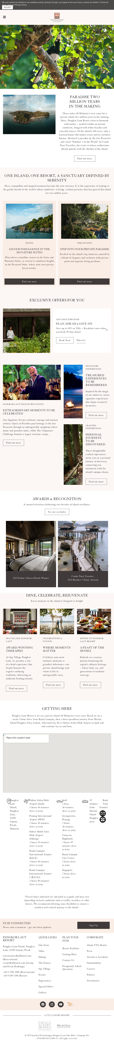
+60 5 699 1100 (10, 975)
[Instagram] (52, 1004)
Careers (91, 969)
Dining (42, 957)
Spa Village (44, 969)
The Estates (45, 963)
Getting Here (69, 954)
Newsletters (93, 980)
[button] (7, 330)
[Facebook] (43, 1004)
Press (89, 951)
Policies (91, 974)
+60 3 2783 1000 (11, 972)
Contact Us (68, 960)
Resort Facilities (70, 948)
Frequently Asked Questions (71, 967)
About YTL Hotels (97, 945)
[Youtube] (61, 1004)
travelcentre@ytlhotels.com (17, 955)
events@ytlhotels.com (14, 963)
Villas (41, 951)
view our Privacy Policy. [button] (17, 5)
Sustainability (94, 963)
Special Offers (46, 986)
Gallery (42, 992)
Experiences (45, 980)
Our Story (44, 945)
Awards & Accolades (97, 957)
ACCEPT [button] (7, 7)
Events (42, 974)
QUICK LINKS (48, 937)
